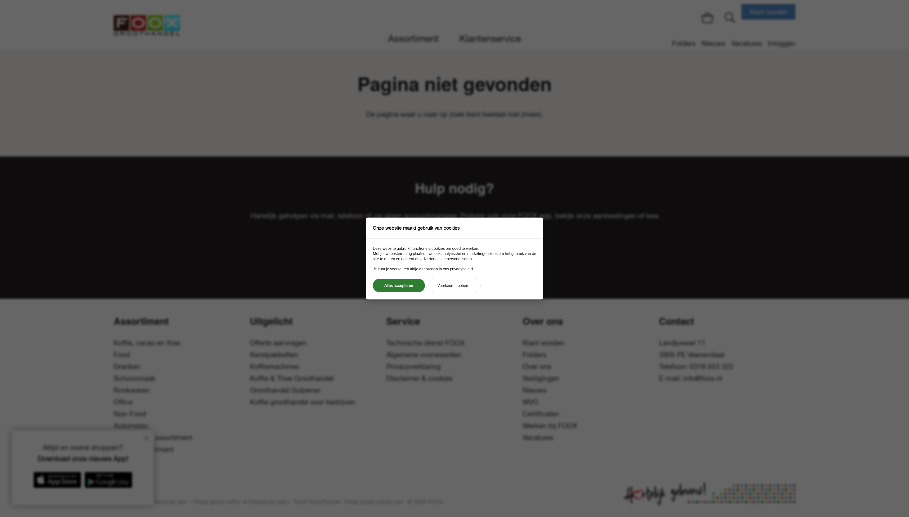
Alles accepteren (398, 285)
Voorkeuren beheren (454, 285)
